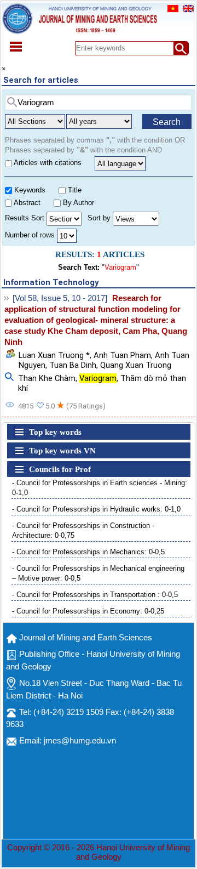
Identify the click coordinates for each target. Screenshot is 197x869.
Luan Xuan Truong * (54, 355)
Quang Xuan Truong (135, 365)
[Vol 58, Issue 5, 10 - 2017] (60, 298)
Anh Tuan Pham (122, 355)
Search (167, 122)
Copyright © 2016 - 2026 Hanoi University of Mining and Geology (98, 852)
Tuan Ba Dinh (72, 365)
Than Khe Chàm (47, 378)
